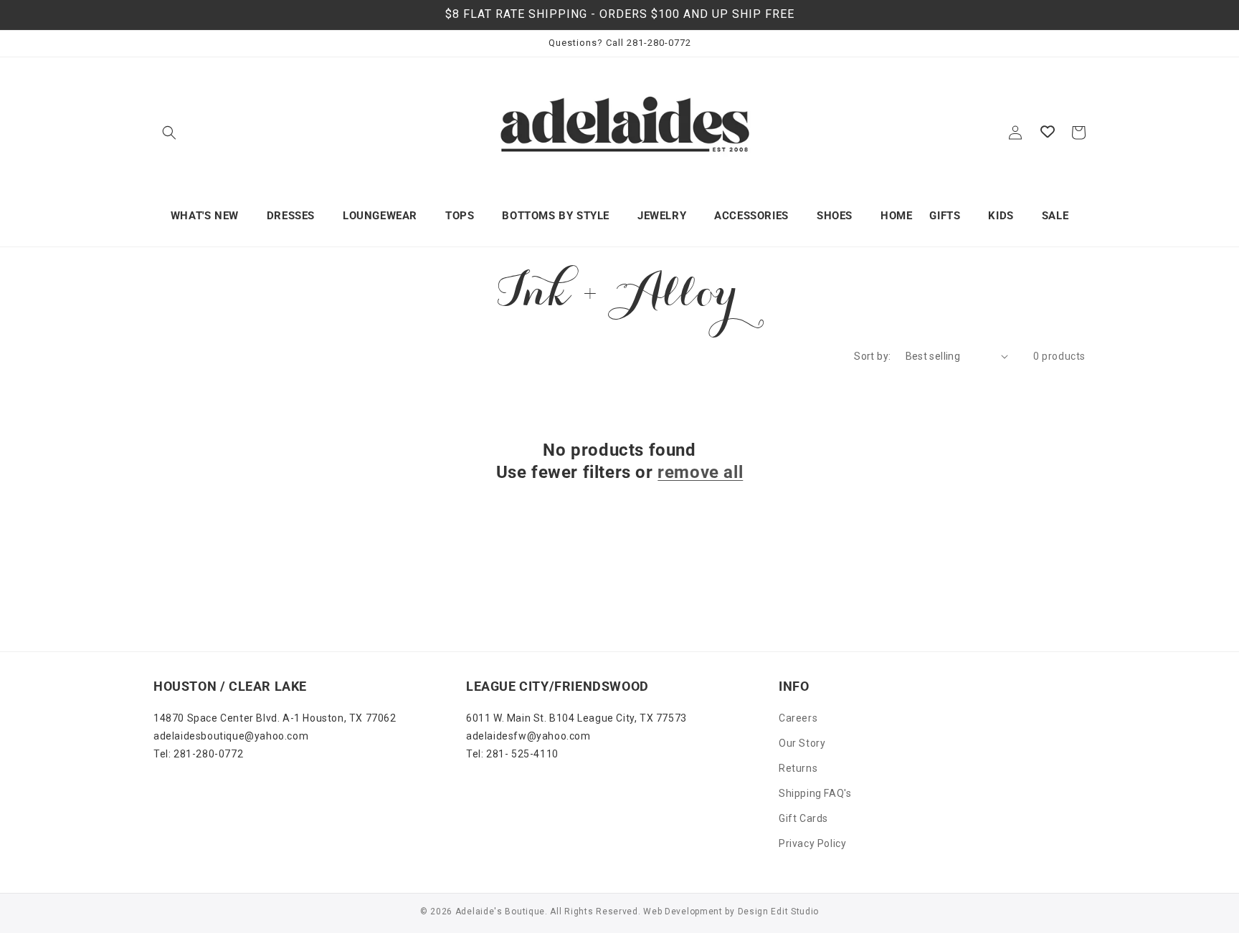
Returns (798, 768)
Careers (798, 718)
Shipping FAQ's (815, 793)
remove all (700, 472)
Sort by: (872, 356)
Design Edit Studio (779, 911)
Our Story (802, 743)
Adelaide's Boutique (500, 911)
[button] (169, 132)
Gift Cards (803, 818)
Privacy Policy (812, 843)
